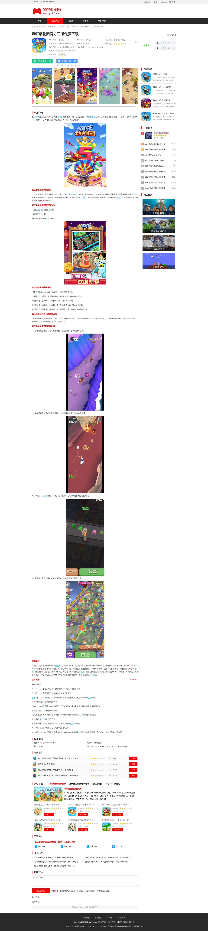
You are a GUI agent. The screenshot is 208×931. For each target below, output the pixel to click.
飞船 (84, 197)
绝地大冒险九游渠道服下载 (155, 183)
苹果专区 (86, 21)
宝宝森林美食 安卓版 (153, 155)
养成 (93, 117)
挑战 (82, 672)
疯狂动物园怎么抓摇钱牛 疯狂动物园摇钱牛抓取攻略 (53, 857)
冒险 (133, 117)
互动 (82, 715)
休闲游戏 (61, 27)
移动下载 (67, 846)
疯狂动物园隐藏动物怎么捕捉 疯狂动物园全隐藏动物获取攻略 (108, 857)
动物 (37, 117)
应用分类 (164, 2)
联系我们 (110, 918)
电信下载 (41, 846)
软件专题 (172, 2)
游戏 (75, 194)
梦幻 (41, 719)
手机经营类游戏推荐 (73, 789)
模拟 (90, 117)
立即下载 (49, 814)
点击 (47, 218)
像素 (59, 117)
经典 (44, 706)
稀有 (45, 496)
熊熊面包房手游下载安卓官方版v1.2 (47, 805)
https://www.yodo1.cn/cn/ (94, 47)
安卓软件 (71, 21)
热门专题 (102, 21)
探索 (91, 675)
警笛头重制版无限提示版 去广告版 (166, 133)
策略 (57, 666)
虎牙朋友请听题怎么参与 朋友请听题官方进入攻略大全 (54, 866)
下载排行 (155, 2)
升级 (118, 197)
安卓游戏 (55, 21)
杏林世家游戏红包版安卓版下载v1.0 (81, 820)
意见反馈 (98, 918)
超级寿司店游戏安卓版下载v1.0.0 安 (81, 805)
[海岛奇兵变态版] (159, 207)
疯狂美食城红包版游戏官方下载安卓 (115, 805)
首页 (40, 21)
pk (49, 210)
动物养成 (62, 54)
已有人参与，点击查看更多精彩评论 (85, 907)
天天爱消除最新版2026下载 (155, 144)
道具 (77, 732)
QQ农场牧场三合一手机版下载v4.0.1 (115, 820)
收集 (33, 698)
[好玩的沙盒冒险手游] (159, 225)
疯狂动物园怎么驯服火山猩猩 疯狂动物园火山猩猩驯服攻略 (56, 862)
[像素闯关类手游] (159, 261)
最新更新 (147, 2)
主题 (89, 698)
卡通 (37, 292)
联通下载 (93, 846)
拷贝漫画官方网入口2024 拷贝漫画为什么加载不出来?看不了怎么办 (108, 862)
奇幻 (71, 724)
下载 (38, 210)
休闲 (70, 194)
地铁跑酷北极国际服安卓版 (155, 171)
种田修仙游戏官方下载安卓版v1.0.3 (47, 820)
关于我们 (86, 918)
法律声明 (122, 918)
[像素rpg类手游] (159, 243)
